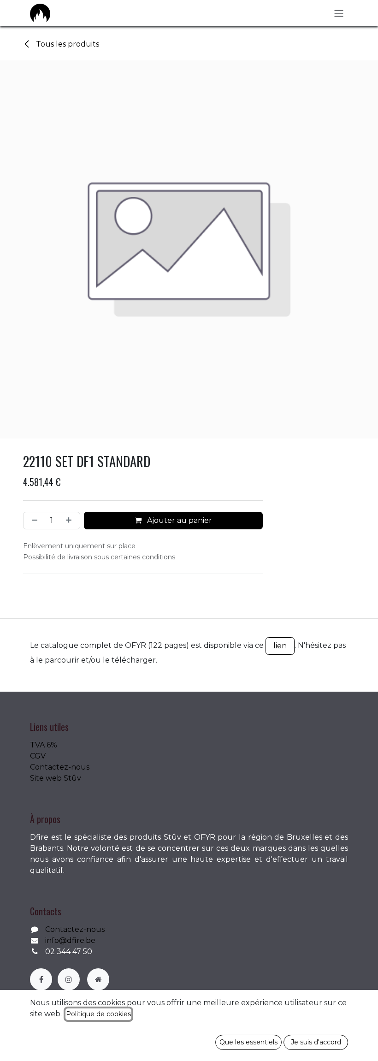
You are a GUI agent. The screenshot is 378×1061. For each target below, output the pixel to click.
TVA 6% (43, 745)
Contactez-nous (59, 767)
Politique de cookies (98, 1014)
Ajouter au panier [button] (178, 520)
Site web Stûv (55, 778)
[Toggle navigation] (339, 13)
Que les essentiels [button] (248, 1042)
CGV (38, 756)
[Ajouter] (70, 520)
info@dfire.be (70, 940)
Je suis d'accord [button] (316, 1042)
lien (280, 645)
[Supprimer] (33, 520)
